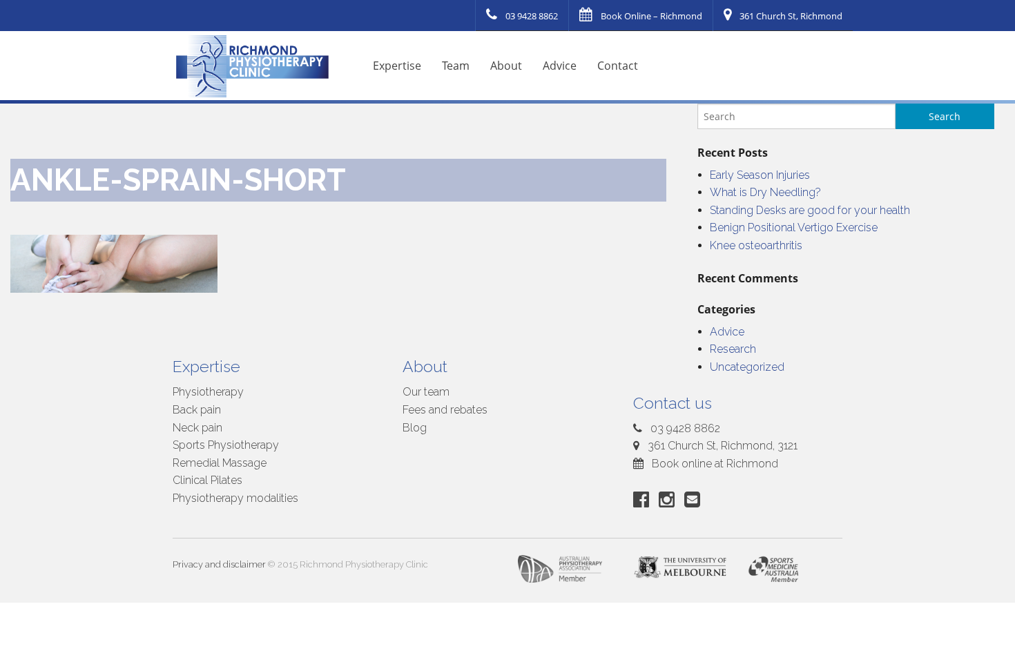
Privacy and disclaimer (219, 564)
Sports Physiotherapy (226, 445)
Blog (415, 427)
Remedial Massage (220, 462)
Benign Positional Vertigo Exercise (794, 227)
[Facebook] (644, 499)
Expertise (397, 65)
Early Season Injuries (760, 175)
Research (733, 349)
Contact (617, 65)
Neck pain (197, 427)
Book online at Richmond (713, 463)
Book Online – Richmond (651, 16)
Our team (426, 391)
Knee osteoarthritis (756, 245)
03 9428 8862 (531, 16)
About (506, 65)
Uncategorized (747, 366)
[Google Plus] (669, 499)
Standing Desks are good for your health (810, 210)
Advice (560, 65)
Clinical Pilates (207, 480)
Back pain (197, 409)
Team (456, 65)
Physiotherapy (208, 391)
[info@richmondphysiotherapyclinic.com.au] (695, 499)
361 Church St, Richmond (791, 16)
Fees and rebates (445, 409)
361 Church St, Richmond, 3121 (721, 445)
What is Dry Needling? (765, 192)
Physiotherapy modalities (235, 498)
